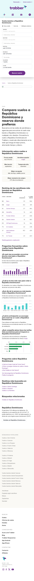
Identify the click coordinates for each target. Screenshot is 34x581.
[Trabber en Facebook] (6, 570)
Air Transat (9, 236)
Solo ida (16, 26)
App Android (6, 540)
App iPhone (5, 543)
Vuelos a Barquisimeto (8, 463)
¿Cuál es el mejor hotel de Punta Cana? (13, 364)
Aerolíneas (5, 490)
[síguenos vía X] (9, 570)
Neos (7, 201)
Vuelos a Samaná (7, 388)
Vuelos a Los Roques (8, 443)
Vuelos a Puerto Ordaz (9, 446)
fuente (3, 106)
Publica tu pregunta (7, 375)
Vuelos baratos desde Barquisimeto (12, 475)
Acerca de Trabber (8, 532)
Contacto (5, 550)
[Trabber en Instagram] (3, 570)
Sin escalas (6, 57)
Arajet (23, 159)
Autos (4, 525)
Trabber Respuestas (9, 538)
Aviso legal (4, 566)
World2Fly (9, 212)
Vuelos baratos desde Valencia (11, 483)
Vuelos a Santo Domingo (9, 386)
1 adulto (5, 62)
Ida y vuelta (7, 26)
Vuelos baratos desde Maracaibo (12, 486)
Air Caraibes (9, 227)
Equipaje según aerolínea (9, 493)
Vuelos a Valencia (7, 448)
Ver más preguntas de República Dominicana (15, 373)
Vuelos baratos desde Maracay (11, 481)
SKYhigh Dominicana (11, 223)
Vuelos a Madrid (7, 466)
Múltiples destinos (26, 26)
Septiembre (5, 498)
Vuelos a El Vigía (7, 460)
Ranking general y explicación (11, 240)
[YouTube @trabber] (12, 570)
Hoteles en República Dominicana (12, 400)
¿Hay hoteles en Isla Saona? (10, 370)
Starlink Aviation (10, 219)
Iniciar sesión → (27, 2)
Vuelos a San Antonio (8, 438)
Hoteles (4, 523)
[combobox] (17, 30)
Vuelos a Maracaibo (8, 468)
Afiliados (5, 553)
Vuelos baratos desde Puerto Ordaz (12, 478)
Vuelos (4, 517)
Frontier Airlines (10, 216)
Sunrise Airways (10, 208)
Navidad (4, 501)
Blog (3, 535)
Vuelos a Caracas (7, 440)
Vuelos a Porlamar (7, 455)
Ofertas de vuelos (8, 520)
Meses (4, 496)
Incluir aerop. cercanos (9, 35)
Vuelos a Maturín (7, 458)
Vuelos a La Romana (8, 390)
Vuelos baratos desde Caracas (11, 473)
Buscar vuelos (17, 73)
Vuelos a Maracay (7, 451)
